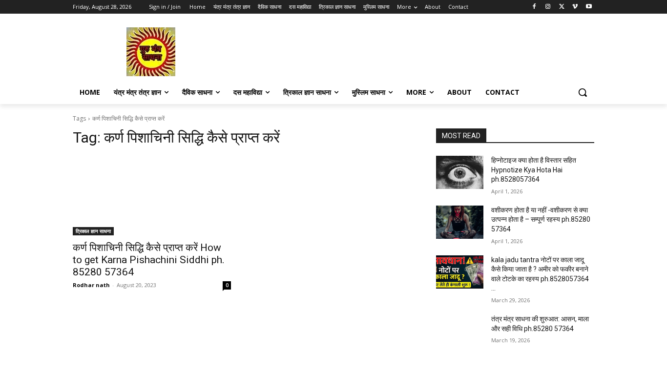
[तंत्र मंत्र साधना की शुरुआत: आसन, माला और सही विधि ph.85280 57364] (459, 331)
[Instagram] (548, 7)
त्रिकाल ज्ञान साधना (93, 231)
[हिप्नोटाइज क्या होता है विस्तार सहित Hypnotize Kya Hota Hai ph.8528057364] (459, 172)
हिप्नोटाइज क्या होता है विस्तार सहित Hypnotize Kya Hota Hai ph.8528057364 (533, 169)
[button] (582, 92)
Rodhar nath (91, 285)
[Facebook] (534, 7)
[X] (561, 7)
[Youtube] (588, 7)
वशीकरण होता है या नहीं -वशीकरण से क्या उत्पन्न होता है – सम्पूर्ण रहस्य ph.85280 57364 (540, 219)
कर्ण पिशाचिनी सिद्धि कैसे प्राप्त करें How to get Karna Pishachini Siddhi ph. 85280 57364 (149, 260)
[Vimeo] (575, 7)
